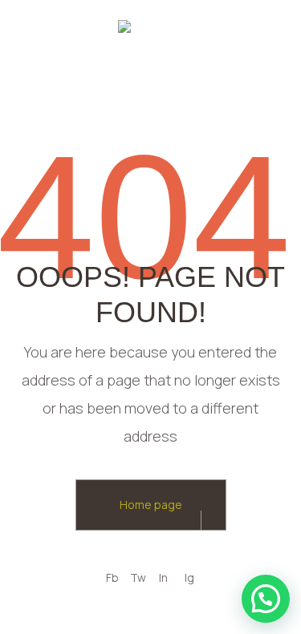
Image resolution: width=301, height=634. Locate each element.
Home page (151, 504)
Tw (138, 577)
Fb (112, 577)
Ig (189, 577)
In (163, 577)
